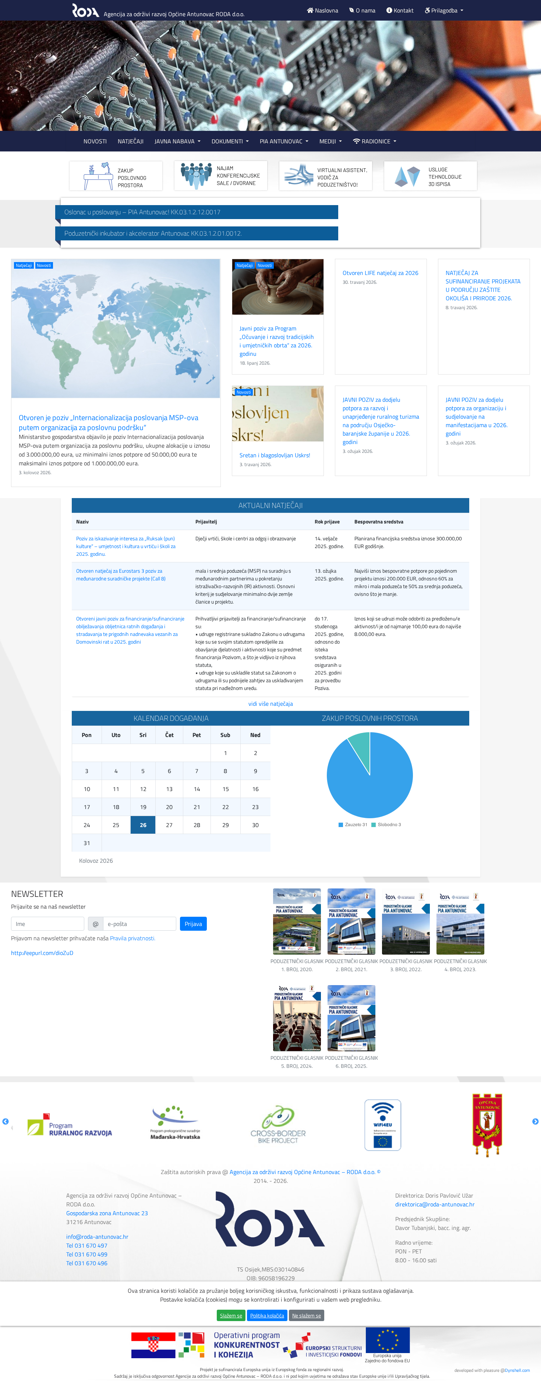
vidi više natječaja (270, 703)
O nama (364, 10)
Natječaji (24, 265)
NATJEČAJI (131, 141)
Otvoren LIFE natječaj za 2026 (380, 272)
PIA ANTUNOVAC (282, 141)
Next (535, 1122)
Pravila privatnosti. (132, 938)
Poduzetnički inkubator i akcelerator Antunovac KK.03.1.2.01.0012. (153, 233)
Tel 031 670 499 (86, 1254)
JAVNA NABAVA (175, 141)
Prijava (193, 923)
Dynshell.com (517, 1370)
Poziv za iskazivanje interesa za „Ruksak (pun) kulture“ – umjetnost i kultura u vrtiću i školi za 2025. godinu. (126, 546)
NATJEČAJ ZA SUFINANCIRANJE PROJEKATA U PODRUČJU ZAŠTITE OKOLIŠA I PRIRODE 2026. (483, 285)
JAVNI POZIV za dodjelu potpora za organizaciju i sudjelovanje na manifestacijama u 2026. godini (477, 416)
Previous (5, 1122)
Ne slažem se (306, 1315)
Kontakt (403, 10)
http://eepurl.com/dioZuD (42, 952)
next (520, 77)
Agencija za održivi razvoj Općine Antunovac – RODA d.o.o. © (305, 1171)
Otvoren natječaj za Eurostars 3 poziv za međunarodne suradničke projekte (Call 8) (121, 574)
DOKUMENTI (228, 141)
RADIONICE (376, 141)
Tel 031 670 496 (86, 1263)
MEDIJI (328, 141)
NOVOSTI (95, 141)
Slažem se (231, 1315)
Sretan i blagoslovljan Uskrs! (275, 455)
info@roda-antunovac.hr (97, 1236)
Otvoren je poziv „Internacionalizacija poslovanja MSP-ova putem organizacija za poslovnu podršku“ (108, 422)
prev (20, 77)
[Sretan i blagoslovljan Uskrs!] (277, 413)
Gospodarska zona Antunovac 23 (107, 1213)
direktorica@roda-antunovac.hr (435, 1204)
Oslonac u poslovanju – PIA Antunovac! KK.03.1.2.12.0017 (142, 212)
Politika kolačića (267, 1315)
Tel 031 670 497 (86, 1245)
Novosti (44, 265)
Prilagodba (444, 10)
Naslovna (326, 10)
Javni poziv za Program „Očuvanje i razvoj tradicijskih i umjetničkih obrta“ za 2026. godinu (277, 341)
